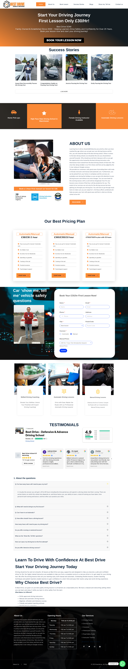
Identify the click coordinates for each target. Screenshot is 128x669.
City (61, 321)
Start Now (22, 275)
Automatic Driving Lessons (112, 118)
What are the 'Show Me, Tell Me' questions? (29, 536)
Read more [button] (46, 466)
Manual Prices (64, 339)
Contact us (119, 4)
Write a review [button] (28, 463)
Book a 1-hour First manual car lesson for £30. (38, 189)
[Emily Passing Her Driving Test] (102, 67)
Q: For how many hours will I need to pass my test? (31, 484)
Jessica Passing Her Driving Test (76, 83)
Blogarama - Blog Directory (91, 641)
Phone (62, 312)
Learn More (30, 412)
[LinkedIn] (94, 646)
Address (88, 312)
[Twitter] (89, 646)
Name (62, 303)
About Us (51, 4)
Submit (63, 350)
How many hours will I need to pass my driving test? (31, 524)
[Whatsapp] (122, 664)
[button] (111, 458)
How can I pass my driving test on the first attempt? (31, 542)
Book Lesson (64, 4)
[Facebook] (84, 646)
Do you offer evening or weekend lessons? (28, 530)
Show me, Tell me (104, 4)
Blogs (91, 4)
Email (88, 303)
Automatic (65, 334)
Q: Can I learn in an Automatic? (25, 512)
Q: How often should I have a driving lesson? (29, 518)
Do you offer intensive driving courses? (27, 547)
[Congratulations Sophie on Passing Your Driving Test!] (51, 67)
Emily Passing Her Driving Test (101, 83)
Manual (75, 334)
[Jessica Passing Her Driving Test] (77, 67)
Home (41, 4)
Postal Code (90, 321)
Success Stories (79, 4)
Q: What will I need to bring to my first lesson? (29, 506)
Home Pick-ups (14, 118)
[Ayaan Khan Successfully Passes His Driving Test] (26, 67)
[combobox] (61, 316)
